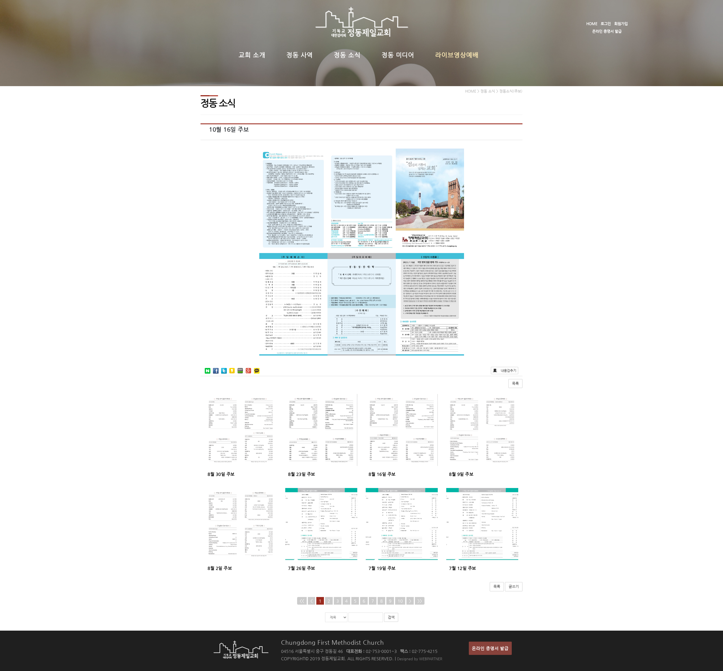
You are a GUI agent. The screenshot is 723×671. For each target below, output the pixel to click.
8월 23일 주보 (301, 474)
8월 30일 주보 (221, 474)
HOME (591, 23)
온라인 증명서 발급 (607, 31)
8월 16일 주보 (382, 474)
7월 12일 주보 (462, 568)
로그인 (606, 23)
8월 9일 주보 (461, 474)
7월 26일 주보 (301, 568)
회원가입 (621, 23)
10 (400, 600)
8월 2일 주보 (220, 568)
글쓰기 (514, 586)
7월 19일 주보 (382, 568)
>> (419, 600)
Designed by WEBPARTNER (419, 659)
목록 (515, 383)
